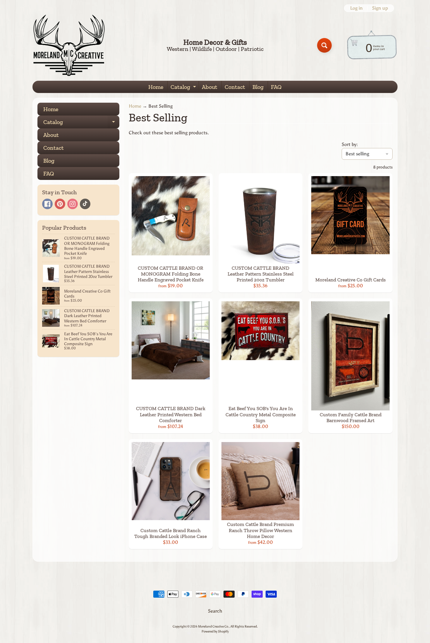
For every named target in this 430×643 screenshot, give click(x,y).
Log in (356, 8)
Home (155, 86)
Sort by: (350, 144)
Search (215, 611)
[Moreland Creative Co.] (69, 45)
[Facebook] (47, 204)
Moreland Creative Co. (213, 626)
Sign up (380, 8)
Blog (258, 86)
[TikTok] (85, 204)
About (209, 86)
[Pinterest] (60, 204)
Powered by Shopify (215, 631)
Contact (235, 86)
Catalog (184, 88)
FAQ (276, 86)
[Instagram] (72, 204)
